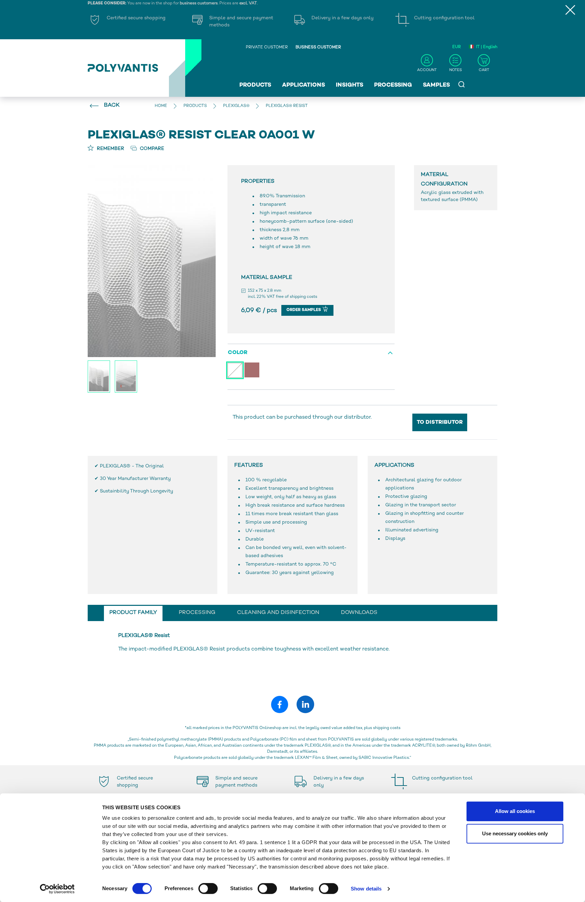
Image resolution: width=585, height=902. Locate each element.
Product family (133, 613)
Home (161, 106)
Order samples (304, 310)
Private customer (267, 47)
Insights (349, 85)
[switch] (208, 889)
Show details (366, 889)
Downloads (359, 613)
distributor (357, 417)
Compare (151, 148)
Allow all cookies (515, 811)
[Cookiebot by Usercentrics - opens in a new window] (57, 889)
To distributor (440, 422)
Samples (436, 85)
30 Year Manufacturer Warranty (135, 478)
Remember (109, 148)
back (112, 105)
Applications (303, 85)
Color (237, 353)
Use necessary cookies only (515, 833)
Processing (393, 85)
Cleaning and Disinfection (278, 613)
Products (255, 85)
